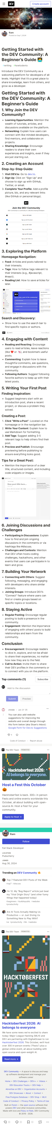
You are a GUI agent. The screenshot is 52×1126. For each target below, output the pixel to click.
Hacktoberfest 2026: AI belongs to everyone (21, 1025)
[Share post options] (47, 1122)
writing (7, 65)
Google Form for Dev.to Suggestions (27, 727)
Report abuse (36, 741)
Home (7, 1081)
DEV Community (27, 872)
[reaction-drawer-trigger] (7, 1122)
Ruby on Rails (27, 1111)
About (28, 1093)
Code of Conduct (18, 741)
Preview (26, 698)
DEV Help (36, 1085)
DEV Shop (34, 1097)
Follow (26, 841)
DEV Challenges (20, 1081)
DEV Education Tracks (20, 1085)
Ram (11, 32)
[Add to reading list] (30, 1122)
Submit (12, 698)
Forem (14, 1105)
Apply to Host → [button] (13, 816)
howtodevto (21, 65)
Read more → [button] (11, 1059)
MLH (44, 1097)
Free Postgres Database (17, 1097)
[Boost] (40, 1122)
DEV (15, 1108)
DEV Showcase (16, 1093)
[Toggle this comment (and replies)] (4, 714)
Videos (42, 1081)
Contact (37, 1093)
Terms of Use (43, 1101)
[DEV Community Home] (11, 4)
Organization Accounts (34, 1089)
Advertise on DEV (13, 1089)
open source (29, 1105)
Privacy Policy (27, 1101)
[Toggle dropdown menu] (47, 708)
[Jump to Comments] (18, 1122)
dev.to (31, 174)
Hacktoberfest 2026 (13, 1042)
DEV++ (33, 1081)
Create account (40, 3)
